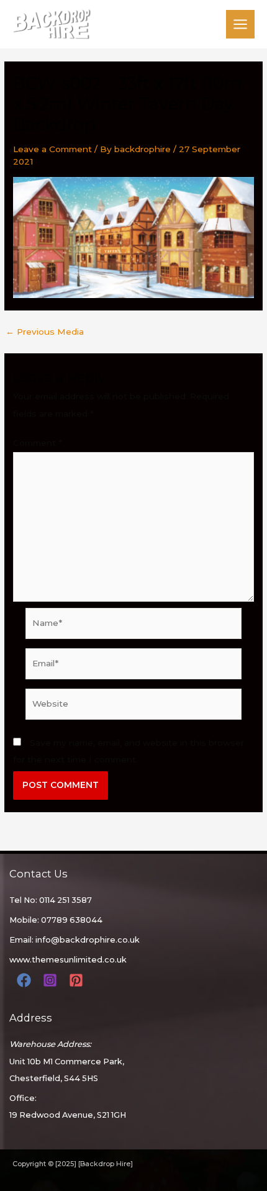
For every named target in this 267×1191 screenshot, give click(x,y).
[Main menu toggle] (240, 24)
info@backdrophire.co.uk (87, 939)
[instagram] (52, 980)
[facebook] (26, 980)
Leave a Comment (52, 149)
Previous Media (45, 332)
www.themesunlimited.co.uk (68, 959)
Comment (37, 443)
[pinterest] (78, 980)
